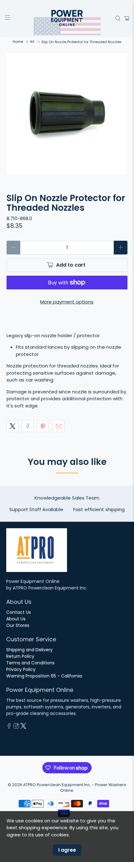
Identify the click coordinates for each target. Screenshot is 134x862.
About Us (16, 619)
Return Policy (20, 656)
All (32, 41)
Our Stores (17, 625)
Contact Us (18, 612)
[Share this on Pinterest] (43, 426)
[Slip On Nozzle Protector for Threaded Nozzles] (67, 114)
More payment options (66, 301)
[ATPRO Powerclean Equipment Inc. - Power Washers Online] (67, 18)
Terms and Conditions (30, 663)
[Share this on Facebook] (28, 426)
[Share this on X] (12, 426)
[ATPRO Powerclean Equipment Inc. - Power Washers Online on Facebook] (9, 727)
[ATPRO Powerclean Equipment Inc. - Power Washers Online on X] (23, 727)
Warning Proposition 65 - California (44, 676)
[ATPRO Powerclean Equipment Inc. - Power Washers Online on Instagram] (16, 727)
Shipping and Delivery (29, 650)
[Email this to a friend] (59, 426)
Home (18, 41)
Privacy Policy (21, 669)
